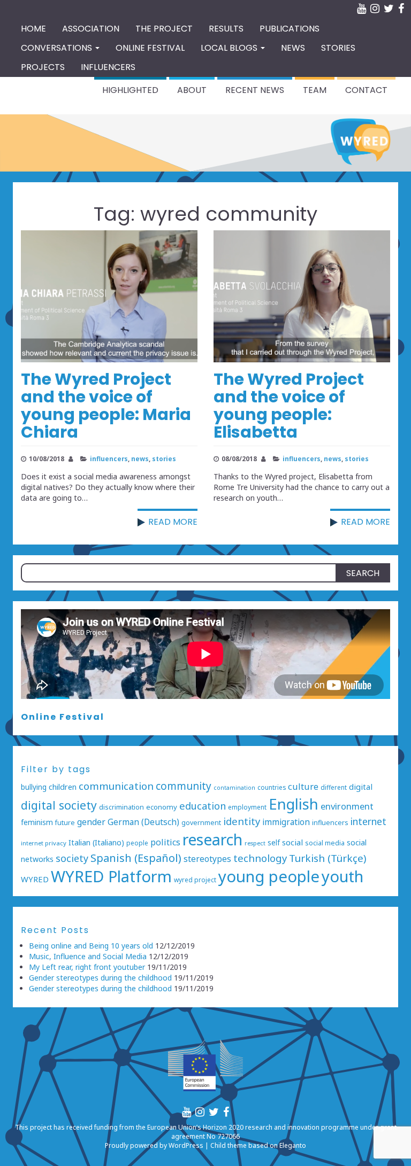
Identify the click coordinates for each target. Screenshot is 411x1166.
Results (226, 28)
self (274, 842)
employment (247, 807)
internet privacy (43, 843)
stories (164, 458)
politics (165, 842)
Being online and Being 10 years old (91, 945)
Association (90, 28)
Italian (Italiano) (96, 842)
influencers (109, 458)
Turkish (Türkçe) (327, 858)
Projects (43, 67)
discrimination (121, 807)
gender (91, 822)
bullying (34, 787)
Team (314, 90)
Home (33, 28)
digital (360, 786)
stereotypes (207, 859)
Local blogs (230, 48)
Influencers (108, 67)
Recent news (254, 90)
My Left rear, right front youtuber (87, 967)
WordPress (186, 1145)
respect (255, 843)
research (212, 839)
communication (116, 786)
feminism (37, 822)
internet (368, 821)
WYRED (35, 879)
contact (366, 90)
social (292, 842)
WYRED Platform (111, 876)
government (201, 822)
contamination (234, 787)
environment (347, 806)
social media (325, 843)
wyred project (195, 879)
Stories (338, 48)
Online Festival (62, 717)
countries (271, 787)
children (63, 787)
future (65, 822)
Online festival (150, 48)
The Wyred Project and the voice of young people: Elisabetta (289, 406)
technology (260, 858)
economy (161, 807)
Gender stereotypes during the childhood (100, 978)
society (72, 858)
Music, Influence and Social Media (88, 956)
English (293, 804)
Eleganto (292, 1145)
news (140, 458)
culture (303, 786)
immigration (286, 822)
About (192, 90)
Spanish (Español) (135, 857)
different (334, 787)
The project (164, 28)
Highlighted (130, 90)
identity (241, 821)
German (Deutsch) (143, 822)
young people (268, 876)
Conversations (57, 48)
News (293, 48)
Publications (289, 28)
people (137, 842)
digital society (59, 805)
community (183, 786)
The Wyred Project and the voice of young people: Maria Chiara (106, 406)
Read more (172, 522)
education (202, 805)
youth (342, 876)
